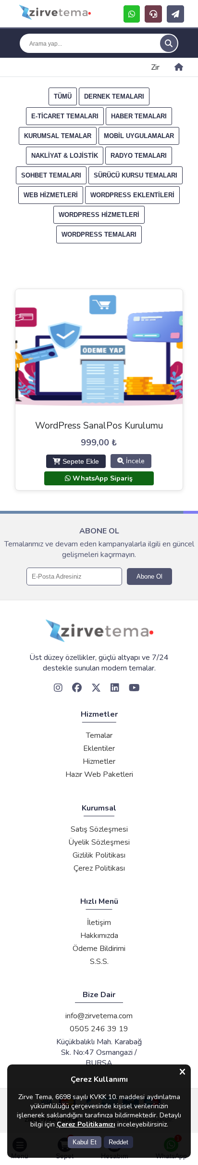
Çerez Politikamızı (86, 1124)
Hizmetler (99, 761)
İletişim (99, 922)
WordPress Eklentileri (132, 195)
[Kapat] (182, 1072)
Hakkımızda (99, 935)
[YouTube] (137, 688)
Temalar (99, 735)
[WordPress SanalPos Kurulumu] (52, 13)
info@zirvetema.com (99, 1016)
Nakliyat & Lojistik (64, 155)
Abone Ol (149, 576)
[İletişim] (175, 14)
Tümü (63, 96)
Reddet (118, 1142)
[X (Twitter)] (98, 688)
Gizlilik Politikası (99, 855)
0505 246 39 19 (99, 1029)
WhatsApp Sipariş (102, 478)
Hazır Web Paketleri (99, 774)
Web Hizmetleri (51, 195)
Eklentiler (99, 748)
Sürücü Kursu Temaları (135, 175)
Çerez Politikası (99, 868)
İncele (134, 461)
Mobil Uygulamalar (139, 135)
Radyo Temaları (139, 155)
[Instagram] (60, 688)
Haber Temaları (139, 116)
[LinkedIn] (117, 688)
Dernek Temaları (114, 96)
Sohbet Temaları (51, 175)
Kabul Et (85, 1142)
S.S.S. (99, 961)
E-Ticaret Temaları (65, 116)
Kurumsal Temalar (57, 135)
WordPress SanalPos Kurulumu (99, 425)
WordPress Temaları (99, 234)
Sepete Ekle (80, 461)
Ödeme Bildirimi (99, 948)
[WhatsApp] (132, 14)
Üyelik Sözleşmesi (99, 842)
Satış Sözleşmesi (99, 829)
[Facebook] (79, 688)
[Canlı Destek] (153, 14)
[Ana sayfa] (178, 67)
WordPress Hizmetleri (99, 214)
